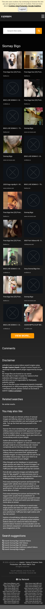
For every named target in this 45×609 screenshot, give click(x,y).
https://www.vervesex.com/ (12, 595)
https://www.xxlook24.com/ (11, 603)
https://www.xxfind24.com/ (11, 601)
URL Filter (22, 564)
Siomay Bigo (7, 156)
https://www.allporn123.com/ (33, 593)
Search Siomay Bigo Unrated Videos (17, 541)
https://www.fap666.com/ (11, 590)
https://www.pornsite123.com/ (11, 591)
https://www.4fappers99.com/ (11, 585)
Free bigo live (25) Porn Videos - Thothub (18, 72)
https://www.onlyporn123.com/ (33, 595)
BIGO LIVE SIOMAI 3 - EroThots (14, 100)
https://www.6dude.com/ (11, 588)
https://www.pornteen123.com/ (33, 591)
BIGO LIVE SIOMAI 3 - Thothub (14, 128)
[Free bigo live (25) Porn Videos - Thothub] (12, 68)
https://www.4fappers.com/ (12, 583)
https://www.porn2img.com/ (33, 598)
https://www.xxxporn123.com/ (11, 599)
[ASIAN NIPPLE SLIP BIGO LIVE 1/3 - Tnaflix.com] (33, 321)
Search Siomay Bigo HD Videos (15, 545)
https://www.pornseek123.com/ (33, 588)
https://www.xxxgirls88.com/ (33, 583)
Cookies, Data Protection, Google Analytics (25, 6)
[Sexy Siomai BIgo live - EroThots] (33, 265)
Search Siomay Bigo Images (14, 549)
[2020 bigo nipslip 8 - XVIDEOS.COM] (12, 180)
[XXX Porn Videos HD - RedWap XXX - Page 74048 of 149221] (33, 237)
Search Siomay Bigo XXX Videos (16, 543)
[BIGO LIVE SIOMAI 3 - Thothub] (12, 124)
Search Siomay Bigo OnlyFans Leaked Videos (21, 547)
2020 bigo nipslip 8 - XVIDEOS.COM (16, 184)
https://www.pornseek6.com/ (33, 590)
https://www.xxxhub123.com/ (11, 598)
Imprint (22, 562)
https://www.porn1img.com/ (33, 596)
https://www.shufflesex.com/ (11, 593)
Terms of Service (31, 562)
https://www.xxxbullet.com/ (12, 596)
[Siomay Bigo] (12, 152)
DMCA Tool (30, 564)
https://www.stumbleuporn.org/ (33, 603)
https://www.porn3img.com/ (33, 599)
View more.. (22, 335)
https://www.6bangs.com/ (11, 586)
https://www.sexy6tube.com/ (33, 585)
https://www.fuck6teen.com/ (33, 586)
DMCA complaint (15, 391)
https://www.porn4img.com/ (33, 601)
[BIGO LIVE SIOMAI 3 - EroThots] (12, 96)
